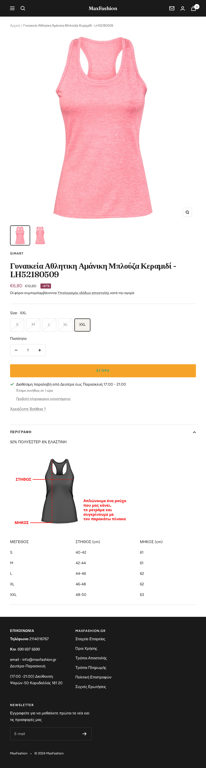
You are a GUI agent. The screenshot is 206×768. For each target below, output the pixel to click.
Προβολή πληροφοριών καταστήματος (43, 399)
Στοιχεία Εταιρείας (90, 639)
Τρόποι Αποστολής (91, 658)
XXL (82, 324)
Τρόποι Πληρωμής (90, 667)
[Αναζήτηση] (23, 8)
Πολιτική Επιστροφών (93, 677)
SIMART (16, 253)
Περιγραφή (20, 432)
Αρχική (15, 25)
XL (65, 324)
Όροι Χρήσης (86, 648)
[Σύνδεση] (182, 8)
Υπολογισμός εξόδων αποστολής (84, 293)
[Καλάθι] (193, 8)
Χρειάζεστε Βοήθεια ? (28, 409)
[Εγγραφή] (84, 734)
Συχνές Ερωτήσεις (90, 686)
